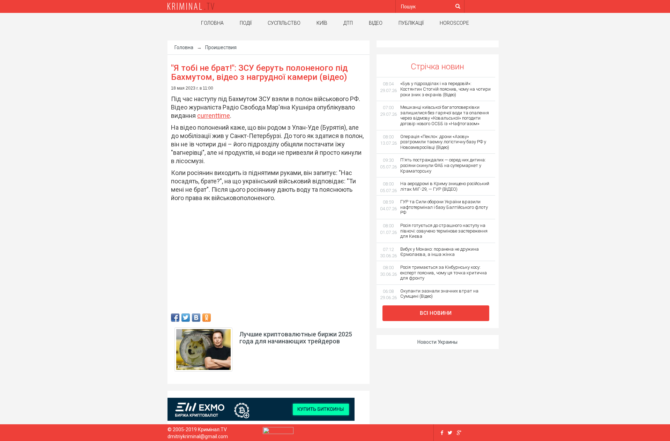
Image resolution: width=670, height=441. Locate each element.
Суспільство (284, 23)
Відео (375, 23)
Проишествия (221, 47)
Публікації (411, 23)
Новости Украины (437, 342)
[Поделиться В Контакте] (196, 317)
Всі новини (436, 313)
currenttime (213, 115)
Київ (322, 23)
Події (246, 23)
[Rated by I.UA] (278, 432)
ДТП (348, 23)
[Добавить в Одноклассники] (206, 317)
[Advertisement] (104, 151)
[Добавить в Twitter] (185, 317)
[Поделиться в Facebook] (175, 317)
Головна (212, 23)
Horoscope (454, 23)
